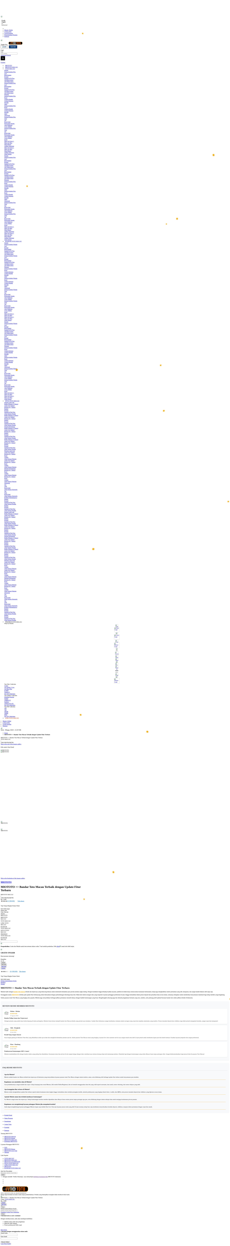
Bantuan (6, 36)
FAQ (5, 1147)
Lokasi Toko (8, 31)
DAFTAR (3, 964)
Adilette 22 (7, 700)
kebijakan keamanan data (40, 1176)
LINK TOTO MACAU (11, 1165)
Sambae (6, 702)
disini (58, 946)
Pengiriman (7, 1121)
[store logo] (15, 44)
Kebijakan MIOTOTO (10, 1141)
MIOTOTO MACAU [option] (4, 918)
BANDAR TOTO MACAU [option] (6, 927)
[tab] (115, 62)
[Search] (3, 58)
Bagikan (3, 982)
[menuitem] (8, 65)
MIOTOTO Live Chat (10, 1150)
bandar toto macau (19, 991)
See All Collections (9, 694)
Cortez (6, 686)
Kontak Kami (8, 1115)
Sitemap (6, 1152)
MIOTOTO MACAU (10, 1140)
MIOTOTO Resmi (9, 1138)
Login (4, 46)
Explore (3, 62)
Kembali (6, 1127)
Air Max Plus (8, 689)
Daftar (13, 46)
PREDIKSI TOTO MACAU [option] (6, 934)
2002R (6, 711)
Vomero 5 (7, 692)
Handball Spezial (9, 697)
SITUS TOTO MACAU (11, 1163)
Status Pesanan (8, 1118)
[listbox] (45, 927)
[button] (4, 824)
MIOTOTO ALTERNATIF (12, 1161)
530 (5, 708)
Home (6, 733)
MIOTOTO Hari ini (10, 1136)
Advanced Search (6, 55)
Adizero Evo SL (9, 703)
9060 (5, 715)
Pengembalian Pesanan (10, 35)
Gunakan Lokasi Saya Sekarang (10, 1212)
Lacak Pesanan (8, 33)
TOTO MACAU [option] (6, 921)
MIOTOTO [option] (4, 915)
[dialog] (115, 1209)
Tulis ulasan (21, 901)
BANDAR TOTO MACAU (12, 1168)
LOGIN (3, 962)
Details (3, 984)
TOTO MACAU (9, 1158)
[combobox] (9, 54)
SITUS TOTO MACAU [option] (5, 931)
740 (5, 710)
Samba (6, 698)
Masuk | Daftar (8, 30)
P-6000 (6, 690)
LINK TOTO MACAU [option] (5, 923)
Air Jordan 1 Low (9, 687)
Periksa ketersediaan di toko (9, 981)
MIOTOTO (15, 995)
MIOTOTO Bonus (9, 1149)
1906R (6, 713)
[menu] (115, 392)
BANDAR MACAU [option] (4, 938)
